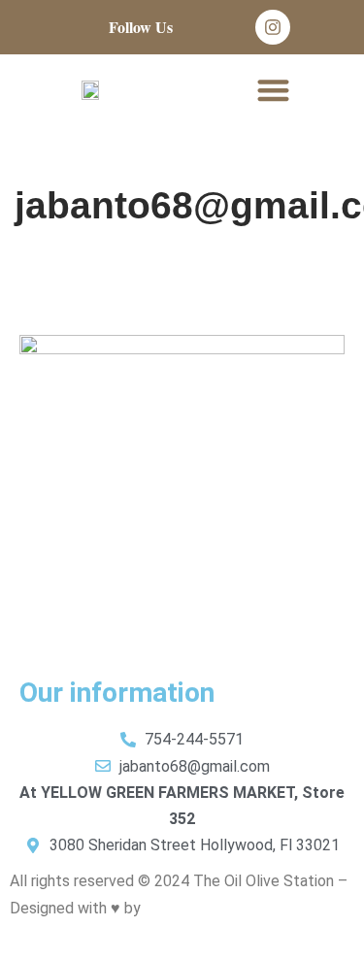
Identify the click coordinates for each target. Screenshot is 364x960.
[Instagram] (272, 27)
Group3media (189, 908)
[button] (273, 90)
